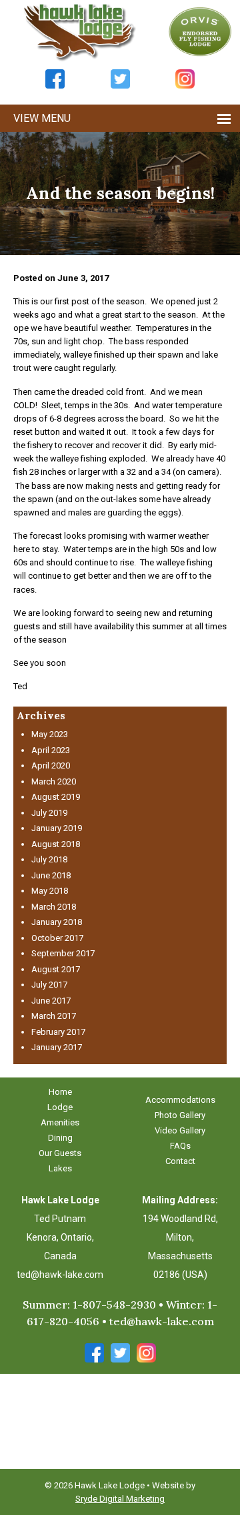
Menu (56, 118)
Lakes (60, 1168)
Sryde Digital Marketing (120, 1499)
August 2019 (55, 797)
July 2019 (49, 813)
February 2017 (58, 1032)
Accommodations (180, 1100)
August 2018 (55, 844)
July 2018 (49, 859)
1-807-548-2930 (114, 1304)
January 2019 (56, 828)
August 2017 (55, 969)
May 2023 (49, 734)
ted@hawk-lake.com (60, 1274)
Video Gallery (180, 1130)
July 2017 (49, 985)
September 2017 (63, 953)
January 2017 (56, 1047)
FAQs (180, 1146)
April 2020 (50, 765)
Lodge (60, 1107)
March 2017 (53, 1016)
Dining (60, 1138)
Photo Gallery (180, 1115)
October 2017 (57, 938)
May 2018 (49, 891)
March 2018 (53, 907)
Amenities (60, 1122)
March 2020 (53, 781)
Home (60, 1092)
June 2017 (51, 1001)
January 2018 (56, 922)
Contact (180, 1161)
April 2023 (50, 750)
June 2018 (51, 875)
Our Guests (60, 1153)
